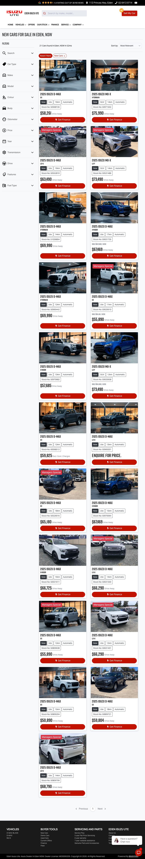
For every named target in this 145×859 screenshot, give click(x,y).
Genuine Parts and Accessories (87, 843)
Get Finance (64, 119)
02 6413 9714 (125, 2)
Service (65, 24)
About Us (112, 833)
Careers (112, 835)
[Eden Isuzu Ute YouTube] (136, 2)
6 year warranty (80, 838)
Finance (55, 24)
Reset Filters (45, 55)
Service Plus (79, 833)
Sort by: (114, 46)
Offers (31, 24)
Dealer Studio (133, 856)
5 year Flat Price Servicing (85, 835)
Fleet (43, 846)
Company (77, 24)
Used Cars (45, 838)
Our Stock (42, 24)
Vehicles (19, 24)
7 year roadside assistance (85, 840)
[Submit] (45, 13)
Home (10, 24)
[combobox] (64, 13)
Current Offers (46, 840)
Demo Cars (45, 835)
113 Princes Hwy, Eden (101, 2)
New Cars (44, 833)
